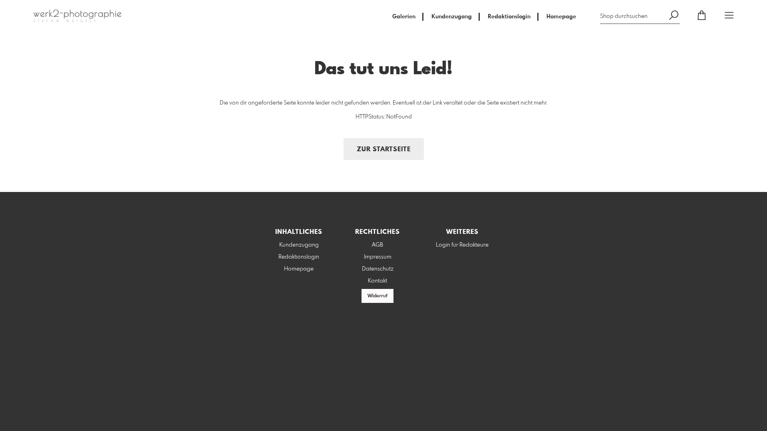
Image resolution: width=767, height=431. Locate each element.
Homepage (561, 17)
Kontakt (377, 281)
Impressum (377, 257)
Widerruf (377, 296)
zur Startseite (384, 149)
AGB (377, 245)
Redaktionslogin (509, 17)
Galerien (403, 17)
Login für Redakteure (462, 245)
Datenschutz (377, 269)
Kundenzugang (451, 17)
